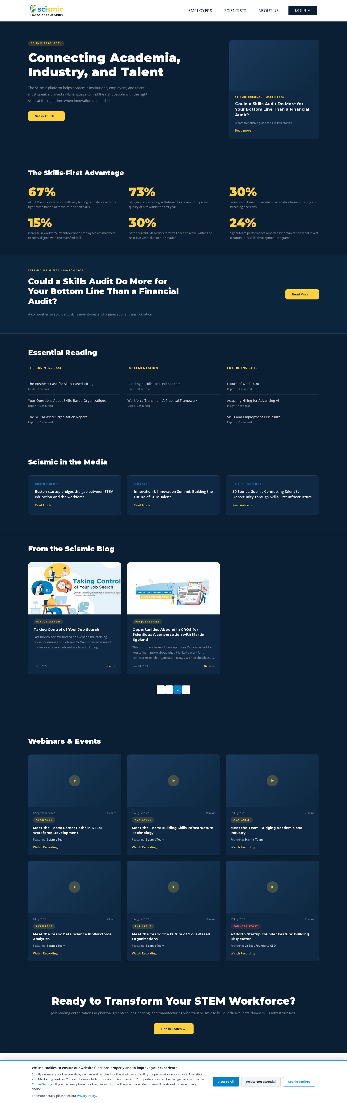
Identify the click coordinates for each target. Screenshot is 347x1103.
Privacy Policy (86, 1096)
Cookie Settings (43, 1084)
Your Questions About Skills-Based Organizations (67, 400)
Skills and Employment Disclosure (253, 417)
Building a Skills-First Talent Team (154, 383)
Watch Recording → (47, 847)
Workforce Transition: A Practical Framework (162, 400)
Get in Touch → (46, 116)
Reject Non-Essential (261, 1081)
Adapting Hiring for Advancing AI (253, 400)
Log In (300, 10)
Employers (200, 10)
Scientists (235, 10)
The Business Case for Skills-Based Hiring (60, 383)
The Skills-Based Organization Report (57, 417)
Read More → (302, 294)
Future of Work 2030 (243, 383)
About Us (268, 10)
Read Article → (45, 505)
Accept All (226, 1081)
